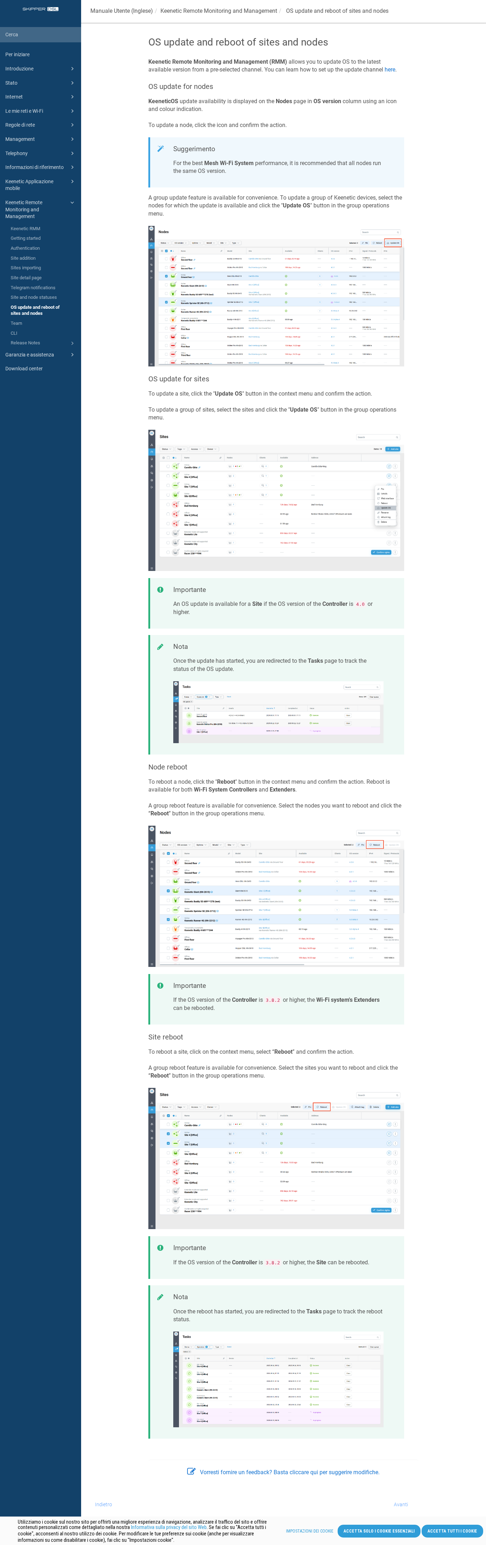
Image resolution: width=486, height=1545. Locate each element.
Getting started (26, 238)
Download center (24, 368)
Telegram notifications (33, 287)
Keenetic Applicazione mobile (29, 185)
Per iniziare (17, 54)
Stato (11, 83)
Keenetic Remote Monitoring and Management (23, 209)
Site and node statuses (34, 297)
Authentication (25, 248)
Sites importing (26, 267)
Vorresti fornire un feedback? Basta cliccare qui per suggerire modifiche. (290, 1472)
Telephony (16, 153)
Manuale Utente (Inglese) (121, 10)
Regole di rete (20, 125)
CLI (14, 333)
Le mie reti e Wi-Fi (24, 111)
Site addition (23, 258)
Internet (14, 97)
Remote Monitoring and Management (218, 10)
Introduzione (19, 69)
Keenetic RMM (25, 228)
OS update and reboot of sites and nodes (35, 310)
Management (20, 139)
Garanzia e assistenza (29, 355)
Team (16, 323)
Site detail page (26, 277)
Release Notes (25, 342)
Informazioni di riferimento (34, 167)
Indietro (103, 1504)
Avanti (401, 1504)
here (390, 69)
